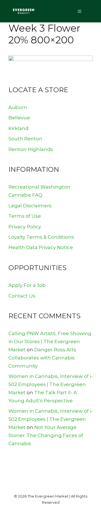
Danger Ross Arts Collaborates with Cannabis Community (42, 358)
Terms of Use (24, 216)
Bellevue (19, 117)
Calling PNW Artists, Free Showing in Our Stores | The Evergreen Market (49, 341)
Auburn (17, 107)
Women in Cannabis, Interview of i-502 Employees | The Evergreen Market (50, 384)
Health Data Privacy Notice (40, 247)
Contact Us (21, 296)
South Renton (25, 138)
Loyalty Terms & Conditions (41, 237)
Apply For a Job (27, 285)
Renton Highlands (30, 149)
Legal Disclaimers (30, 205)
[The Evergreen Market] (23, 11)
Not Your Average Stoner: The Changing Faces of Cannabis (45, 435)
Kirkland (18, 128)
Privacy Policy (24, 226)
